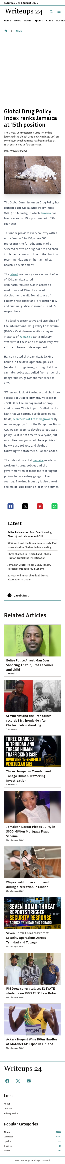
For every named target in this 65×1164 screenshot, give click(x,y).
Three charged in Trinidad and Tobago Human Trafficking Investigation (29, 555)
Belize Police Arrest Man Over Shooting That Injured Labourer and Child (30, 534)
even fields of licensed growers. (33, 419)
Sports (39, 20)
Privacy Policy (11, 1113)
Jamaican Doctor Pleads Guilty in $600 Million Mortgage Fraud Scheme (29, 566)
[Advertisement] (32, 70)
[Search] (51, 11)
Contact (8, 1108)
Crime (49, 20)
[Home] (5, 31)
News (17, 20)
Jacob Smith (22, 595)
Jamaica (45, 213)
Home (7, 20)
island (14, 274)
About (7, 1103)
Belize (28, 20)
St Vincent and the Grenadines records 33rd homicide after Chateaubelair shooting (32, 545)
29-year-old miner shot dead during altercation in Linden (28, 577)
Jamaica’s (26, 336)
